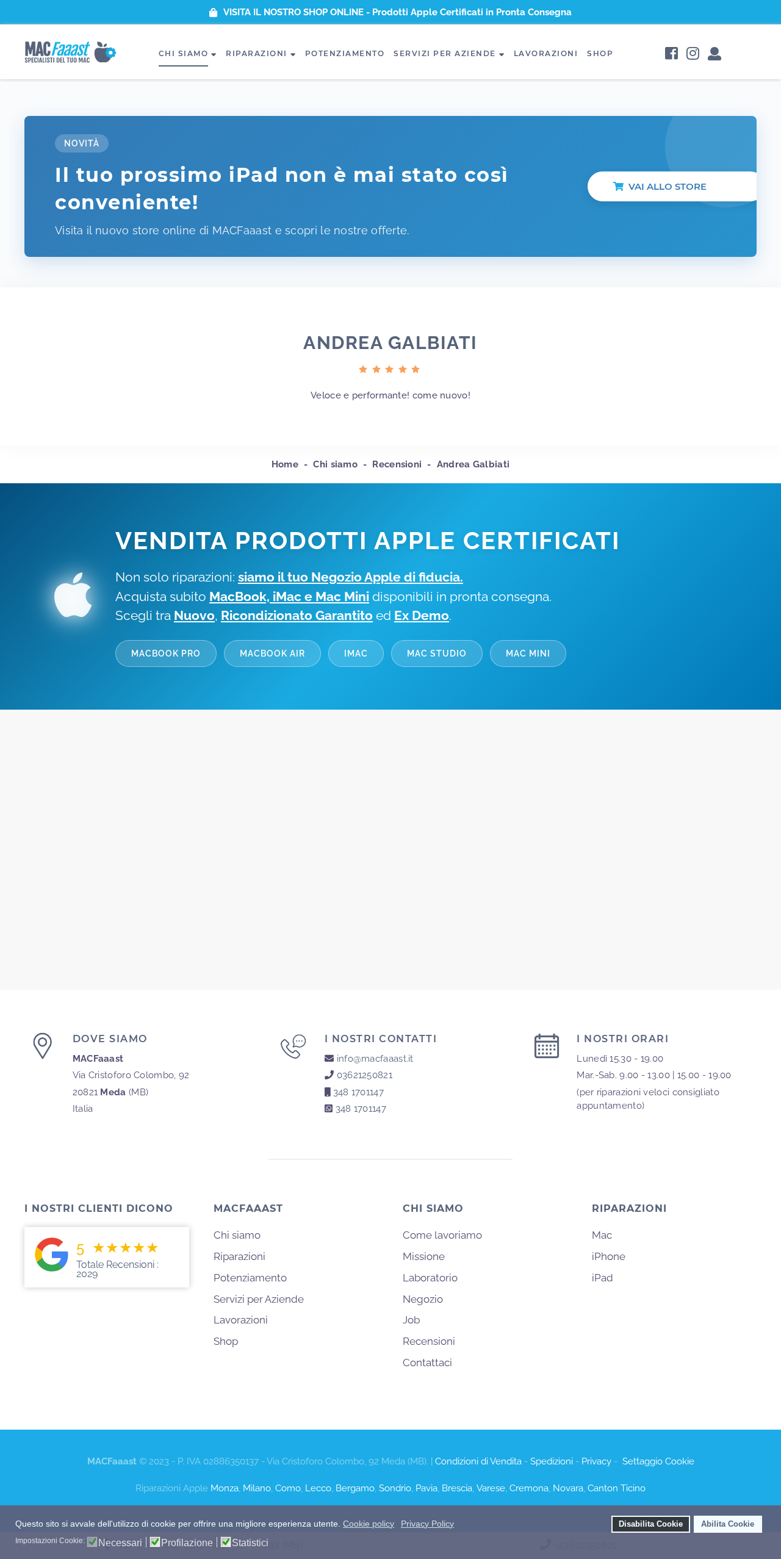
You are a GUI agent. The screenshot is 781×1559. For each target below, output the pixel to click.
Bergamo (355, 1488)
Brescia (457, 1488)
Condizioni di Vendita (478, 1461)
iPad (602, 1278)
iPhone (608, 1256)
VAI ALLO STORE (667, 186)
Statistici (250, 1543)
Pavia (426, 1488)
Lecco (318, 1488)
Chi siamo (184, 53)
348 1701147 (358, 1092)
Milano (257, 1488)
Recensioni (429, 1341)
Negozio (423, 1299)
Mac (602, 1235)
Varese (491, 1488)
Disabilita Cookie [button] (651, 1524)
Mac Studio (437, 653)
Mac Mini (528, 653)
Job (411, 1320)
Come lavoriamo (442, 1235)
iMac (356, 653)
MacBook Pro (166, 653)
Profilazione (187, 1543)
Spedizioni (551, 1461)
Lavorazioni (546, 53)
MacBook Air (272, 653)
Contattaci (427, 1362)
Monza (225, 1488)
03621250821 (364, 1075)
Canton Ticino (617, 1488)
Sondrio (395, 1488)
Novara (568, 1488)
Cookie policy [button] (368, 1523)
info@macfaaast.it (375, 1058)
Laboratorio (430, 1278)
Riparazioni (256, 53)
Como (288, 1488)
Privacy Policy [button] (427, 1523)
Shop (600, 53)
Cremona (529, 1488)
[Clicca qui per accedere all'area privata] (714, 54)
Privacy (596, 1461)
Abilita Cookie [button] (727, 1524)
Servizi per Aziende (445, 53)
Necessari (120, 1543)
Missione (424, 1256)
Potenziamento (345, 53)
